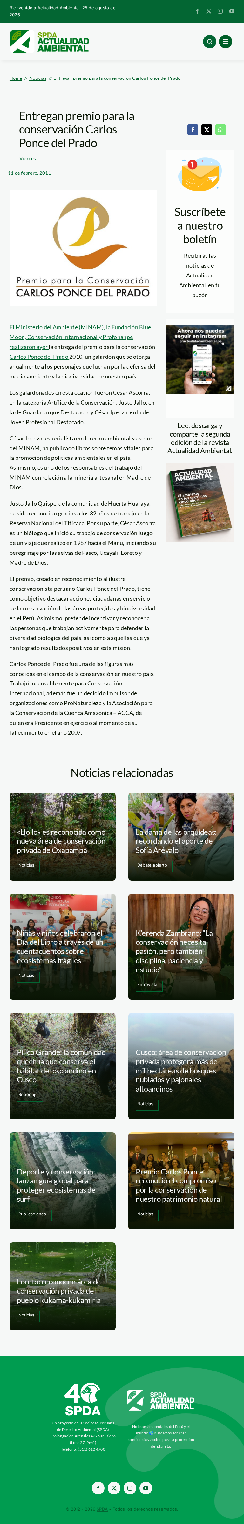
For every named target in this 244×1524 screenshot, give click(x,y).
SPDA (102, 1509)
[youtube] (231, 11)
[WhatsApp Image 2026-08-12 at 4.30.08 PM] (200, 465)
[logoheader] (49, 31)
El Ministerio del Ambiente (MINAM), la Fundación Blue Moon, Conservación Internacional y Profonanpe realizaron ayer (80, 336)
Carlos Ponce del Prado (39, 356)
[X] (207, 130)
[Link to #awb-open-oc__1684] (225, 41)
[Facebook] (193, 130)
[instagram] (220, 11)
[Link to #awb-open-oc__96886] (209, 41)
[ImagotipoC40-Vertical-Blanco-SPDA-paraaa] (83, 1384)
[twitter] (208, 11)
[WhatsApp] (220, 130)
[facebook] (197, 11)
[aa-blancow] (160, 1392)
